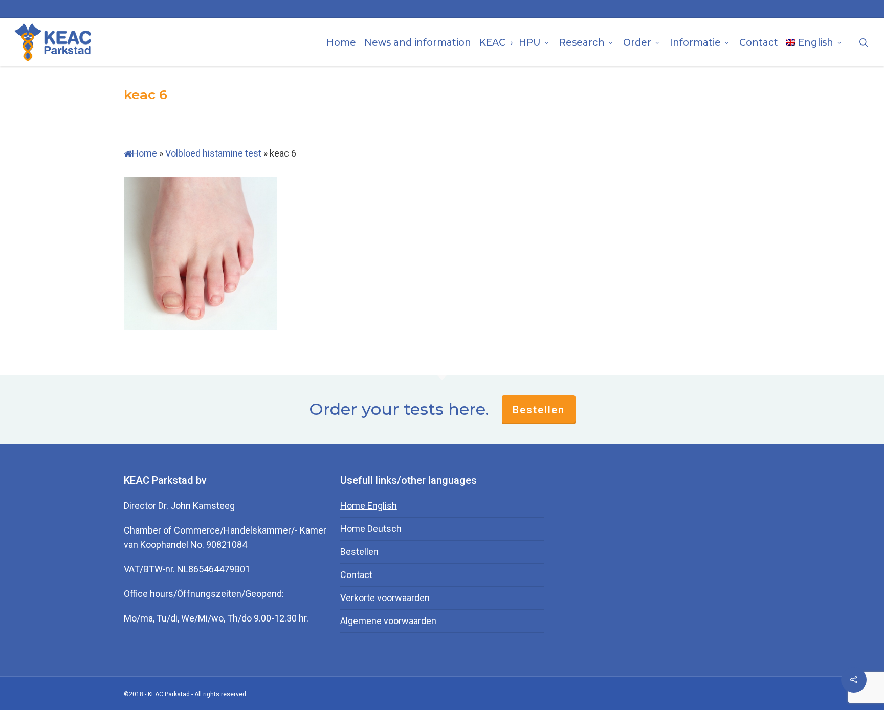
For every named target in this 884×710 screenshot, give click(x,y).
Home (144, 153)
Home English (368, 505)
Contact (356, 574)
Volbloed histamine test (213, 153)
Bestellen (539, 410)
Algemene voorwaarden (388, 620)
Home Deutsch (371, 528)
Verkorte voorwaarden (385, 597)
